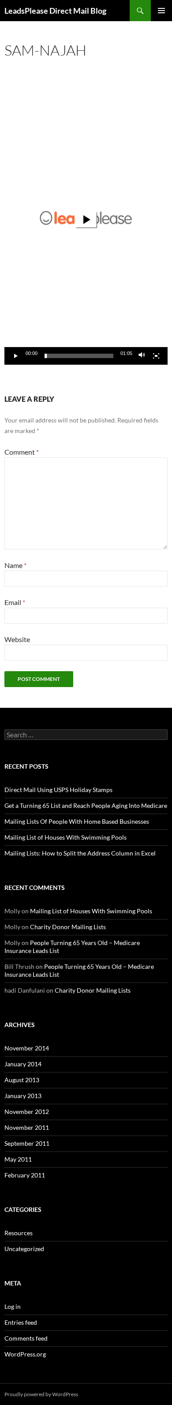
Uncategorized (24, 1248)
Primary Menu (161, 10)
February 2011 (24, 1175)
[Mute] (142, 355)
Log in (12, 1306)
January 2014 (22, 1064)
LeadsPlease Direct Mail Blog (55, 10)
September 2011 (26, 1143)
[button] (86, 220)
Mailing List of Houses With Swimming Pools (65, 837)
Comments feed (26, 1338)
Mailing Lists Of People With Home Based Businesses (76, 821)
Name (15, 565)
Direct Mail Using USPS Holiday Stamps (58, 789)
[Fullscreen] (156, 355)
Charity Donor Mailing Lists (68, 926)
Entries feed (20, 1322)
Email (14, 602)
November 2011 (26, 1127)
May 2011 (18, 1159)
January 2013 (22, 1095)
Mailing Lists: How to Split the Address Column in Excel (80, 853)
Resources (18, 1233)
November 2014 (26, 1048)
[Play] (15, 355)
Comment (21, 452)
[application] (86, 219)
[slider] (79, 356)
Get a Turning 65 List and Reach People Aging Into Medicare (85, 805)
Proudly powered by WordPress (41, 1394)
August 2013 (21, 1080)
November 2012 (26, 1111)
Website (17, 639)
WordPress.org (25, 1354)
